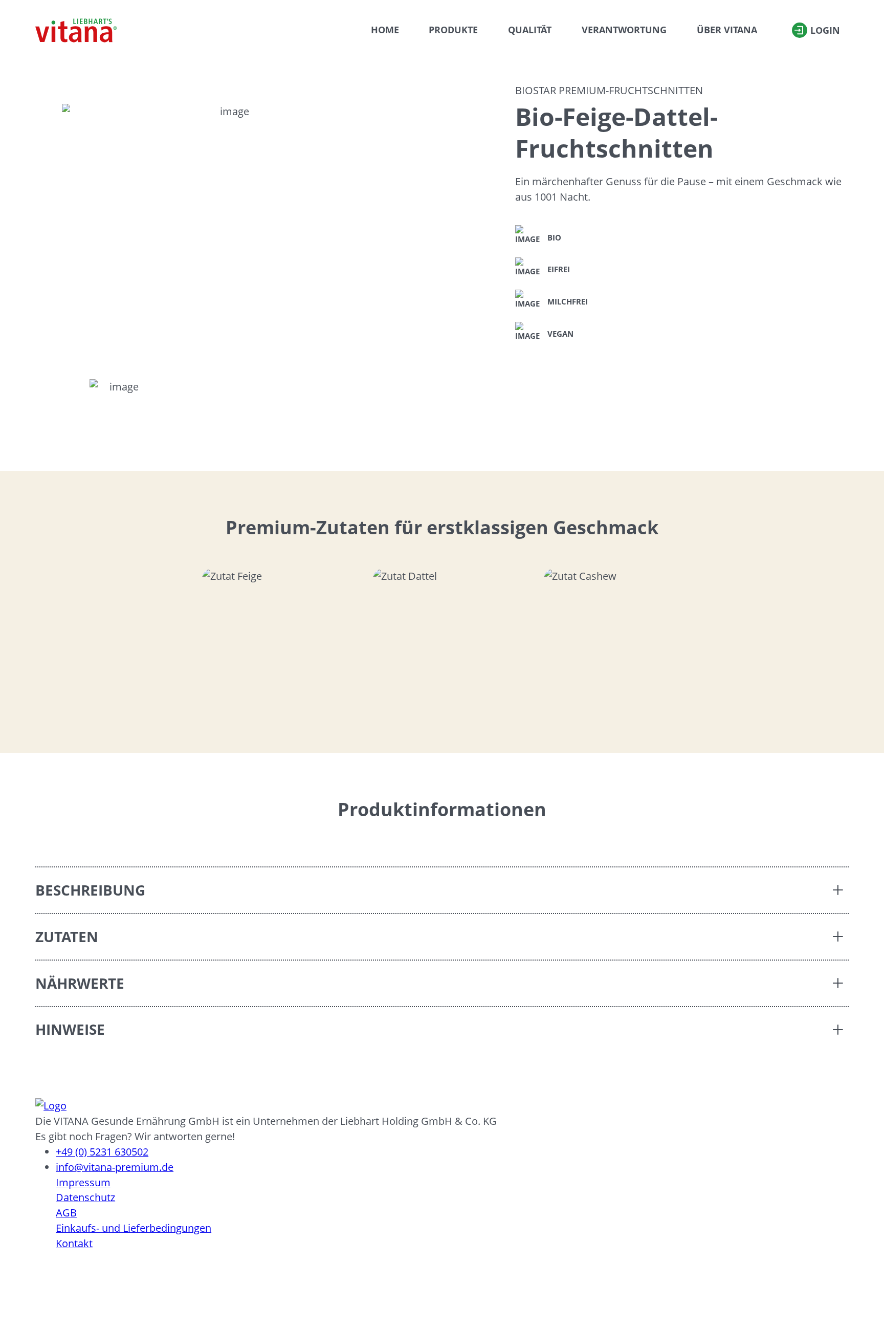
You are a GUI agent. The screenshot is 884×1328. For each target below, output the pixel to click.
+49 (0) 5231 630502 (102, 1152)
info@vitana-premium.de (114, 1167)
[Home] (76, 30)
